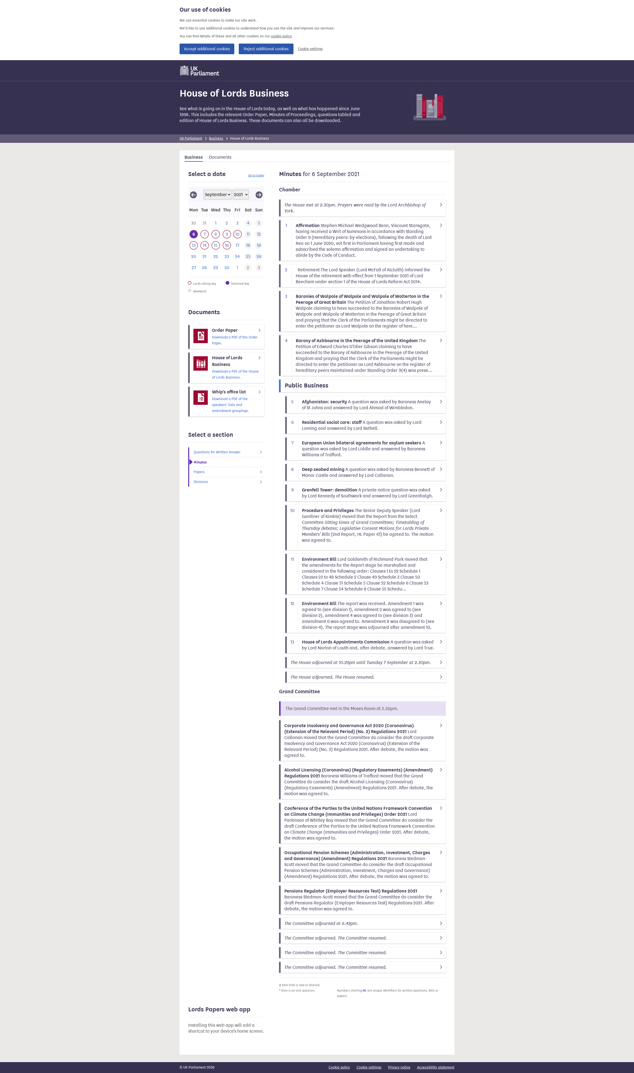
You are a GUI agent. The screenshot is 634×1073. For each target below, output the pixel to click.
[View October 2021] (259, 194)
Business (216, 138)
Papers (199, 472)
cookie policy (281, 36)
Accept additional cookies (207, 49)
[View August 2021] (193, 194)
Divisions (201, 482)
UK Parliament (191, 138)
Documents (220, 157)
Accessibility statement (435, 1067)
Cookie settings (310, 49)
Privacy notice (399, 1067)
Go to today (256, 175)
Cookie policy (339, 1067)
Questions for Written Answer (217, 452)
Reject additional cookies (266, 49)
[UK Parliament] (200, 70)
